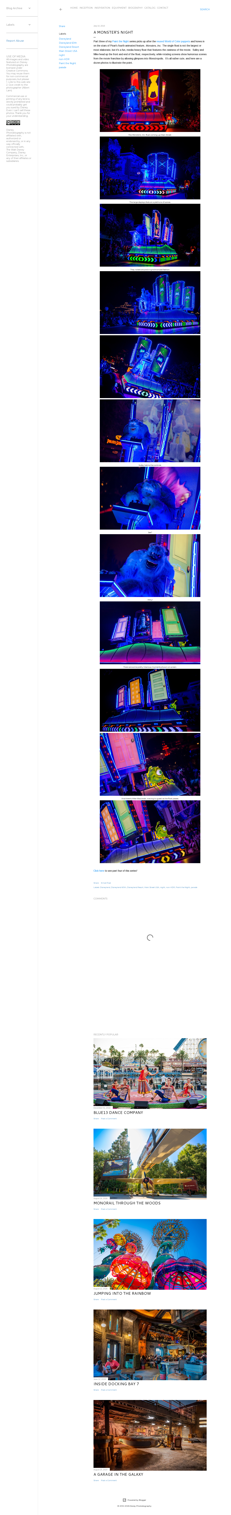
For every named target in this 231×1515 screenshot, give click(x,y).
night (62, 55)
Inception (86, 7)
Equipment (119, 7)
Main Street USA (68, 51)
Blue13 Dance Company (118, 1112)
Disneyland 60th (68, 42)
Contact (162, 7)
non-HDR (64, 59)
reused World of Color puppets (173, 41)
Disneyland (65, 38)
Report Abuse (15, 40)
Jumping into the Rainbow (122, 1293)
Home (74, 7)
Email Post (106, 883)
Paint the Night (67, 63)
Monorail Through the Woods (127, 1203)
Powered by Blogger (137, 1500)
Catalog (149, 7)
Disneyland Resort (69, 47)
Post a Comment (109, 1118)
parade (62, 67)
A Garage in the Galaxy (118, 1474)
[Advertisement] (150, 1003)
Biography (135, 7)
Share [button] (62, 26)
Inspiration (102, 7)
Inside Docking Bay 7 (116, 1383)
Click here (99, 870)
